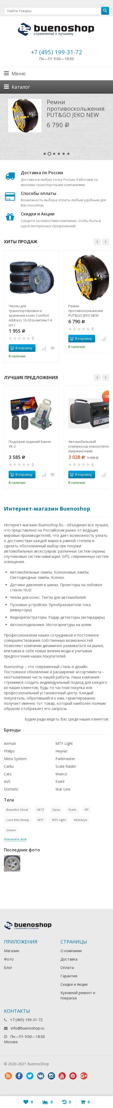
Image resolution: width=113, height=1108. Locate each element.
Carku (9, 766)
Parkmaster (65, 758)
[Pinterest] (73, 1076)
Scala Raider (65, 766)
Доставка (69, 959)
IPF (87, 810)
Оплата (67, 967)
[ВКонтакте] (40, 1076)
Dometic (11, 789)
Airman (10, 743)
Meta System (15, 758)
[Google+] (83, 1076)
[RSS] (8, 1076)
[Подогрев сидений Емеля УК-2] (31, 413)
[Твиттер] (29, 1076)
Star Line (62, 789)
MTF (41, 820)
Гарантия (68, 975)
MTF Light (64, 743)
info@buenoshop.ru (27, 1028)
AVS (7, 781)
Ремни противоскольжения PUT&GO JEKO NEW (76, 108)
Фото (9, 959)
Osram (11, 830)
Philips (9, 751)
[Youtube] (62, 1076)
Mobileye (80, 820)
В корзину (24, 348)
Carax (56, 810)
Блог (8, 967)
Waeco (61, 773)
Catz (8, 773)
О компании (71, 950)
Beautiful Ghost (17, 810)
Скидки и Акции (74, 984)
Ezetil (59, 781)
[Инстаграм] (51, 1076)
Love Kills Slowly (17, 820)
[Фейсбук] (19, 1076)
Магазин (11, 950)
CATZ (40, 810)
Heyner (61, 751)
